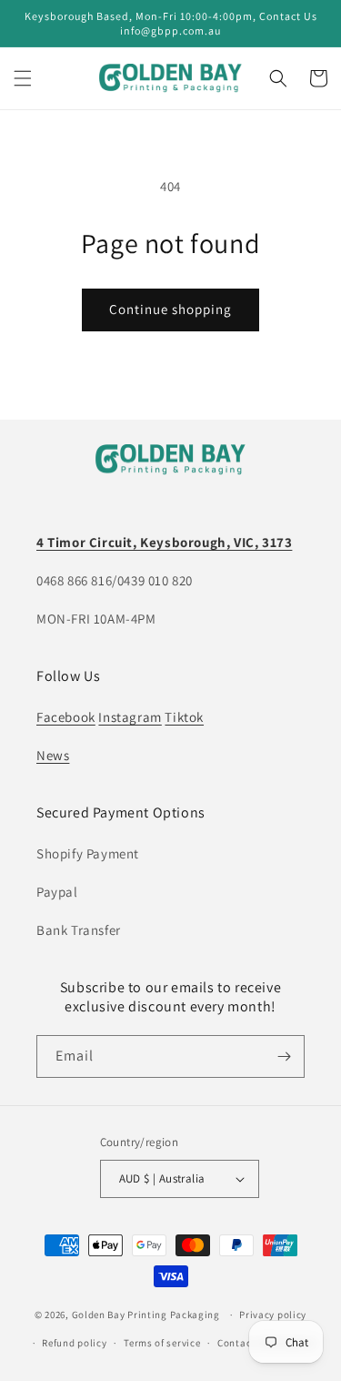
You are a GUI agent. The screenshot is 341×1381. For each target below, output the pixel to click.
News (52, 755)
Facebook (65, 717)
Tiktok (184, 717)
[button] (23, 78)
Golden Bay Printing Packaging (146, 1314)
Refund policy (74, 1342)
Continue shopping (170, 309)
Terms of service (162, 1342)
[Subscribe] (284, 1056)
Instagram (129, 717)
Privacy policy (272, 1314)
